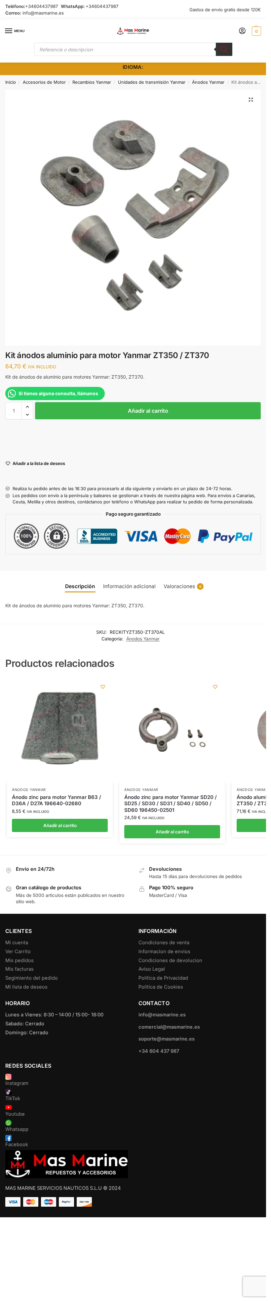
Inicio (10, 82)
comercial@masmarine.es (169, 1027)
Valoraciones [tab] (183, 586)
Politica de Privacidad (163, 978)
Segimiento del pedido (31, 978)
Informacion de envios (164, 951)
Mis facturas (19, 969)
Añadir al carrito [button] (60, 825)
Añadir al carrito (148, 410)
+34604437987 (41, 6)
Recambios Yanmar (91, 82)
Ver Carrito (18, 951)
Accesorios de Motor (44, 82)
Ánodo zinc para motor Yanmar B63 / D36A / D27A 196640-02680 (56, 800)
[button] (255, 31)
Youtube (15, 1114)
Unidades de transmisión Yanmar (151, 82)
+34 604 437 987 (158, 1051)
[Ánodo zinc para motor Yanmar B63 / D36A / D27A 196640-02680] (60, 730)
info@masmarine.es (43, 13)
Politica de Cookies (160, 987)
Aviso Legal (151, 969)
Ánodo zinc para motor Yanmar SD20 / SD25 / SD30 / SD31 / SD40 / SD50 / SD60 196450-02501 (170, 803)
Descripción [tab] (80, 586)
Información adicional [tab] (129, 586)
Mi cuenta (16, 943)
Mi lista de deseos (26, 987)
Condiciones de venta (163, 943)
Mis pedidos (19, 960)
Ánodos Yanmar (208, 82)
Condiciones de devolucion (170, 960)
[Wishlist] (103, 687)
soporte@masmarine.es (166, 1039)
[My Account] (242, 31)
